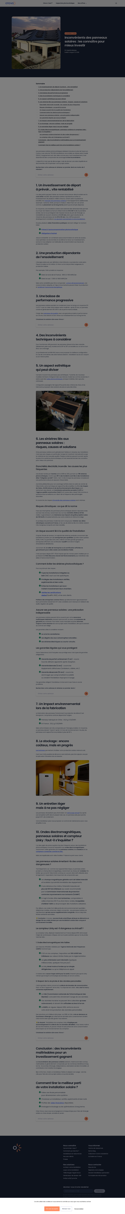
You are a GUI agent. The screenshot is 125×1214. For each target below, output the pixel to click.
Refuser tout (66, 1209)
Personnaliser (79, 1209)
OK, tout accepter (52, 1209)
